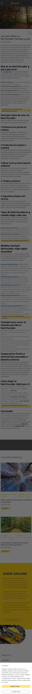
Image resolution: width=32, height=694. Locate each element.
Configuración (16, 692)
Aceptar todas (14, 686)
